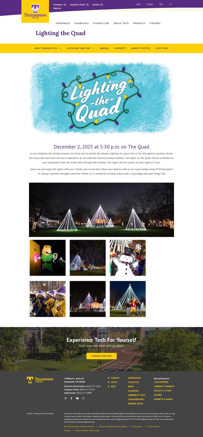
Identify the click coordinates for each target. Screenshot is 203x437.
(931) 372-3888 (78, 392)
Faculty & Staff (78, 4)
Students (58, 4)
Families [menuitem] (155, 23)
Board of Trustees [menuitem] (140, 48)
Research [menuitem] (139, 23)
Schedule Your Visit (101, 356)
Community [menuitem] (120, 48)
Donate (150, 4)
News (131, 386)
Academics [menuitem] (81, 23)
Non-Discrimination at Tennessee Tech (79, 426)
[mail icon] (83, 399)
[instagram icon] (66, 399)
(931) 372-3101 (82, 386)
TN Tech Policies (153, 426)
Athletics (133, 382)
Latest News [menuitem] (162, 48)
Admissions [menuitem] (63, 23)
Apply (138, 4)
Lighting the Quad (61, 33)
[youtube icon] (77, 399)
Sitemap (67, 430)
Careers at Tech (136, 395)
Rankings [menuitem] (104, 48)
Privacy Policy (137, 426)
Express (57, 8)
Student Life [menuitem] (101, 23)
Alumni (96, 4)
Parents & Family (163, 399)
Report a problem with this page (87, 430)
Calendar (133, 391)
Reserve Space (135, 403)
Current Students (164, 386)
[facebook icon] (71, 399)
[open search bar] (170, 4)
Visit (161, 4)
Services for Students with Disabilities (113, 426)
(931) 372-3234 (79, 389)
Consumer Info (136, 399)
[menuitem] (48, 48)
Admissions (134, 378)
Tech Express (161, 382)
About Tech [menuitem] (121, 23)
